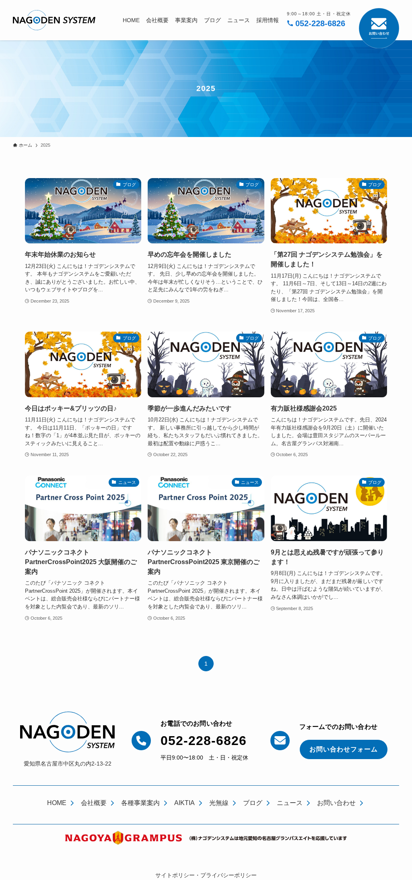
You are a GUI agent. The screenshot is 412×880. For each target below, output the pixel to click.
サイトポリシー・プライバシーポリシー (206, 875)
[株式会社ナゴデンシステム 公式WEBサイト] (54, 20)
